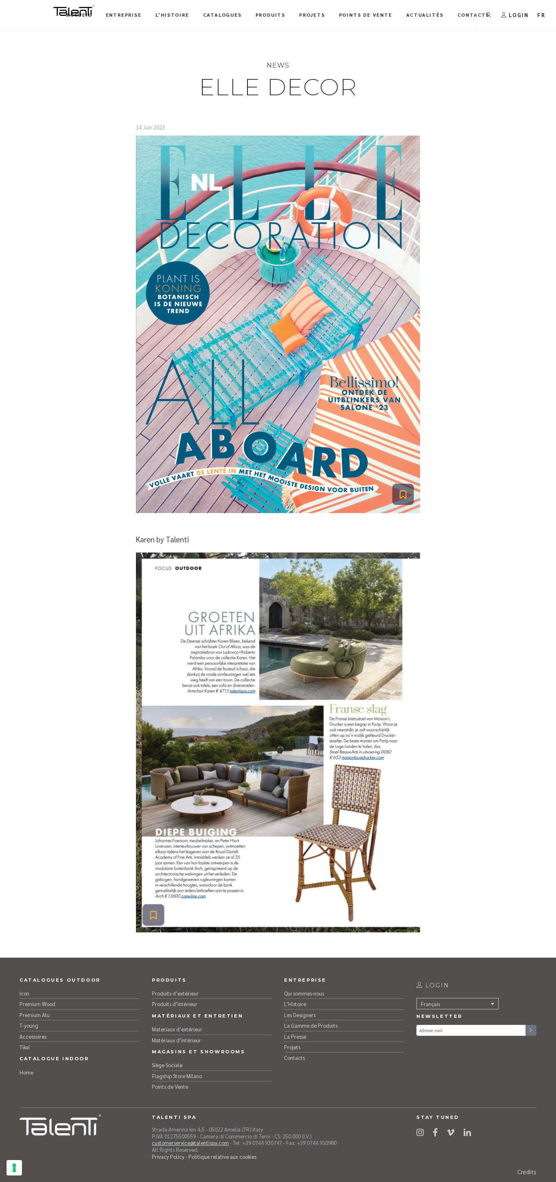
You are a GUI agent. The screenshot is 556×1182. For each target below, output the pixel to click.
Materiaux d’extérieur (177, 1029)
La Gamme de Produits (310, 1025)
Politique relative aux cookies (222, 1156)
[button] (541, 15)
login (436, 985)
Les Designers (299, 1014)
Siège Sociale (167, 1064)
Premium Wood (37, 1003)
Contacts (294, 1057)
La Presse (295, 1036)
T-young (29, 1025)
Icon (24, 993)
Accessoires (33, 1036)
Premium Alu (35, 1014)
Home (26, 1072)
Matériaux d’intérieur (176, 1040)
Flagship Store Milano (177, 1075)
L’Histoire (295, 1003)
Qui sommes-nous (304, 993)
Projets (292, 1047)
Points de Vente (170, 1086)
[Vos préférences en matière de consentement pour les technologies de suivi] (14, 1167)
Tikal (25, 1047)
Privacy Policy (168, 1156)
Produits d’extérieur (175, 993)
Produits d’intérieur (174, 1003)
